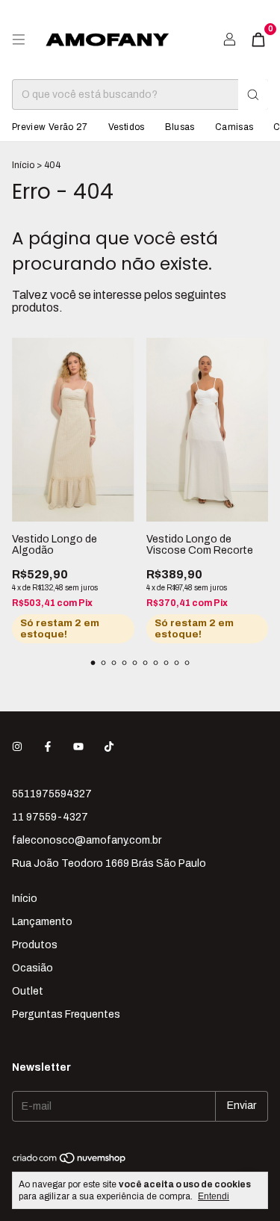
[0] (258, 39)
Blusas (180, 127)
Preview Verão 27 (50, 127)
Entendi (213, 1196)
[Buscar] (253, 94)
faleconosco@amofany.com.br (86, 840)
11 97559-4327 (50, 817)
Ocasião (32, 968)
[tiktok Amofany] (109, 746)
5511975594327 (52, 794)
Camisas (234, 127)
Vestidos (126, 127)
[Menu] (18, 39)
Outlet (27, 991)
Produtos (34, 944)
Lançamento (42, 921)
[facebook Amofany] (48, 746)
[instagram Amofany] (17, 746)
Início (23, 165)
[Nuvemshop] (70, 1161)
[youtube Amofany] (78, 746)
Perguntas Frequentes (66, 1014)
